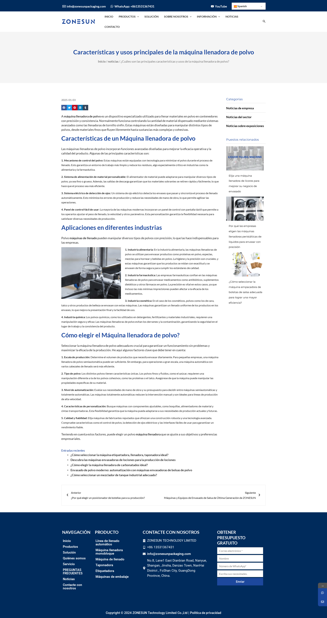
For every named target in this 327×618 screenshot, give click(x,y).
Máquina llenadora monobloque (109, 551)
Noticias (69, 579)
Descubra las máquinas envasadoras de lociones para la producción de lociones (123, 460)
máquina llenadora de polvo (82, 116)
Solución (69, 552)
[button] (64, 107)
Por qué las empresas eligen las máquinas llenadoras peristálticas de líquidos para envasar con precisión (245, 236)
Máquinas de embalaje (112, 577)
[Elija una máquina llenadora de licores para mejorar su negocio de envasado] (245, 158)
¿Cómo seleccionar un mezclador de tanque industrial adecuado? (114, 475)
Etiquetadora (105, 571)
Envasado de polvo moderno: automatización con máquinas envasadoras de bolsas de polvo (131, 470)
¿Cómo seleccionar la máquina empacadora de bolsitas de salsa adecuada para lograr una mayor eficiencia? (245, 292)
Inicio (102, 61)
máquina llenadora (148, 434)
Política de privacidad (205, 613)
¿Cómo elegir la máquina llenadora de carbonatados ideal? (109, 465)
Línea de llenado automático (107, 542)
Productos (70, 547)
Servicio (69, 564)
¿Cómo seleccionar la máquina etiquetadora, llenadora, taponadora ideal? (119, 455)
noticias (113, 61)
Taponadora (104, 565)
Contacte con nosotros (72, 586)
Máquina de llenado (110, 559)
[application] (137, 16)
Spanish (242, 6)
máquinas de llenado (83, 238)
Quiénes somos (74, 558)
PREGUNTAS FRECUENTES (73, 571)
